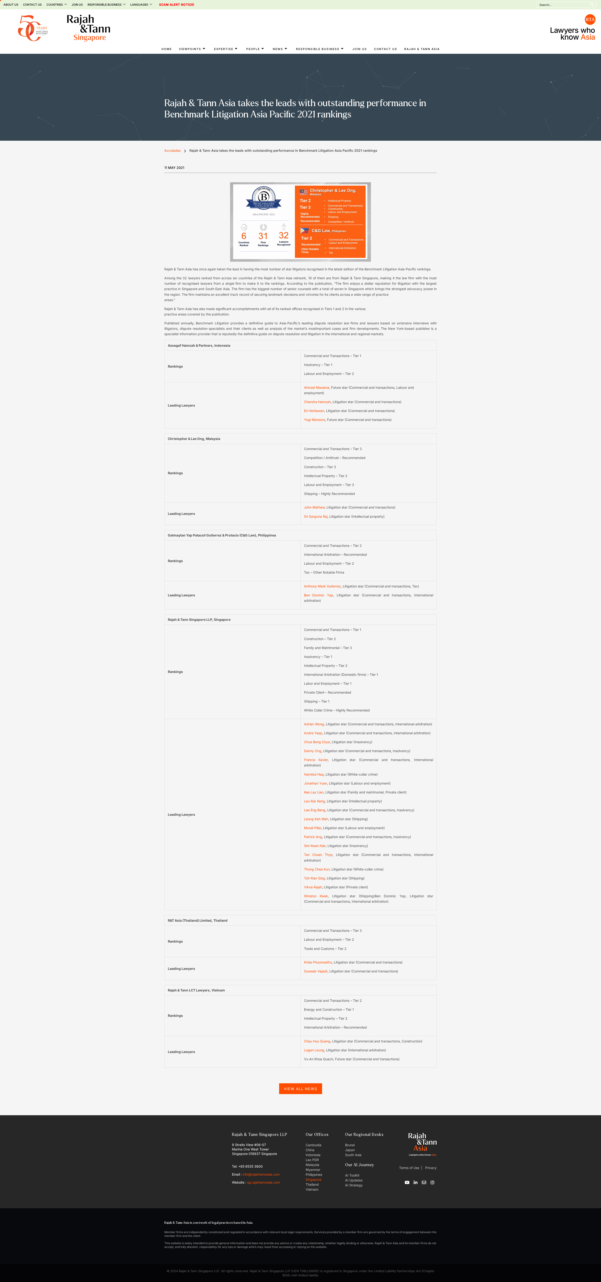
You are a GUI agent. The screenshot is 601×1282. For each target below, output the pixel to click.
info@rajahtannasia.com (261, 1174)
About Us (11, 4)
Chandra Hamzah (317, 402)
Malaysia (312, 1165)
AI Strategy (354, 1185)
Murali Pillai (312, 828)
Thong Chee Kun (317, 869)
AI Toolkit (352, 1175)
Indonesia (313, 1155)
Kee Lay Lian (314, 792)
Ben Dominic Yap (318, 595)
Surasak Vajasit (315, 971)
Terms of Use (409, 1168)
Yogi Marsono (314, 420)
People (253, 49)
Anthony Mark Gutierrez (322, 586)
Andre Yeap (313, 733)
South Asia (353, 1155)
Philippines (314, 1175)
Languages (139, 4)
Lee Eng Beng (314, 810)
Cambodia (313, 1145)
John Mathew (314, 507)
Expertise (223, 49)
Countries (54, 4)
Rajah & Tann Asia (422, 49)
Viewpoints (190, 49)
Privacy (430, 1168)
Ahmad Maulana (316, 387)
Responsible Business (105, 4)
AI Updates (353, 1180)
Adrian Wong (314, 724)
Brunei (350, 1145)
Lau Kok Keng (314, 801)
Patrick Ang (313, 837)
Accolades (172, 150)
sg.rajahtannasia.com (263, 1182)
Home (167, 49)
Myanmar (313, 1170)
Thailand (312, 1184)
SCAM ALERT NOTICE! (170, 4)
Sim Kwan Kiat (315, 846)
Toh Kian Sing (314, 878)
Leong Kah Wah (316, 819)
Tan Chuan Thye (318, 855)
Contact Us (32, 4)
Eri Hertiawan (314, 411)
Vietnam (312, 1189)
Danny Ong (312, 751)
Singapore (313, 1179)
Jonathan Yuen (315, 783)
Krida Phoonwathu (318, 962)
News (278, 49)
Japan (350, 1150)
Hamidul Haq (314, 774)
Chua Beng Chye (317, 742)
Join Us (77, 4)
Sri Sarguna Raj (315, 516)
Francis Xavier (316, 760)
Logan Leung (314, 1050)
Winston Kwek (316, 896)
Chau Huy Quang (317, 1041)
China (310, 1150)
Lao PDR (312, 1160)
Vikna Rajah (313, 887)
